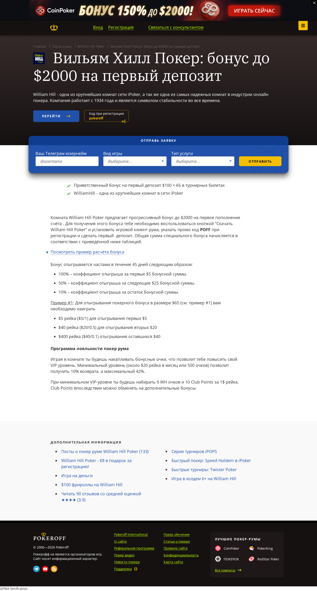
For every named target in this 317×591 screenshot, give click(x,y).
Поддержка (123, 569)
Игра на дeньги (77, 475)
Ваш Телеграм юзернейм (61, 153)
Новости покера (127, 562)
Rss (54, 569)
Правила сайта (176, 548)
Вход (98, 27)
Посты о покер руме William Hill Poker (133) (105, 451)
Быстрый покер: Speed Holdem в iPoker (211, 460)
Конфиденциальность (181, 555)
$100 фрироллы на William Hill (92, 484)
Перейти (52, 116)
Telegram (36, 569)
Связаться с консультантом (176, 27)
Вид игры (112, 153)
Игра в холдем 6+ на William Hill (203, 478)
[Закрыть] (314, 3)
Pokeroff (54, 27)
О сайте (120, 541)
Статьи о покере (177, 541)
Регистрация (121, 27)
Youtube (45, 569)
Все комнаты (225, 570)
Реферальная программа (134, 548)
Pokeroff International (131, 534)
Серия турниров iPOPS (194, 451)
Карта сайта (173, 562)
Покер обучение (177, 534)
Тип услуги (182, 153)
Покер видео (124, 555)
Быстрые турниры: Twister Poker (204, 469)
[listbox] (134, 161)
